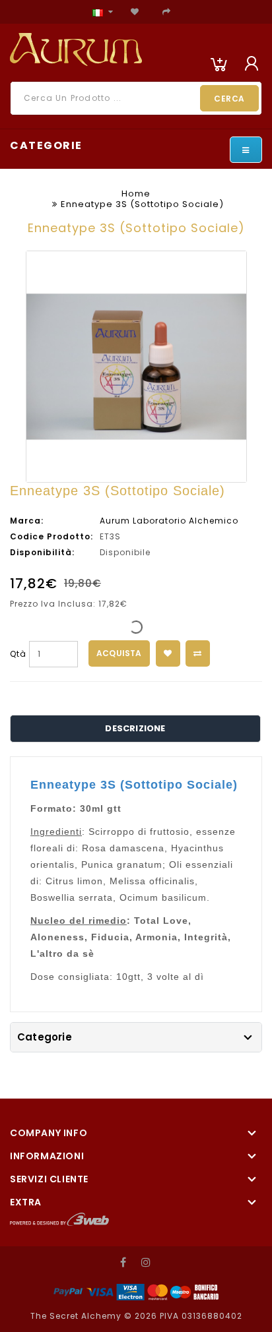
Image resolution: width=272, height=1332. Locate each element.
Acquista (119, 653)
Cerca (229, 98)
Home (136, 193)
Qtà (18, 653)
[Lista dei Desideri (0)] (135, 11)
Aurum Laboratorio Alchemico (169, 520)
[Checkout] (166, 11)
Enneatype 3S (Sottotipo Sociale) (142, 204)
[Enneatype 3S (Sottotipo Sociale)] (136, 367)
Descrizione (135, 728)
